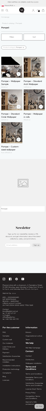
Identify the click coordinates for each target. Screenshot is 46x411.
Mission (28, 332)
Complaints (7, 373)
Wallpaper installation (34, 363)
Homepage (5, 17)
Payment (6, 353)
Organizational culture (34, 336)
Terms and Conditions (34, 374)
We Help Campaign (33, 348)
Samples (6, 336)
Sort (34, 37)
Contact (29, 356)
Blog (4, 376)
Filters (12, 37)
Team (28, 339)
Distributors (30, 360)
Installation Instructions (11, 366)
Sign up (36, 245)
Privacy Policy (30, 393)
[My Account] (32, 10)
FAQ (4, 332)
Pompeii (19, 23)
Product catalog (8, 23)
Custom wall (7, 339)
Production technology (11, 369)
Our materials (8, 343)
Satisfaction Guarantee (11, 356)
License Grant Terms (34, 389)
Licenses (6, 380)
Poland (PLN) (9, 5)
